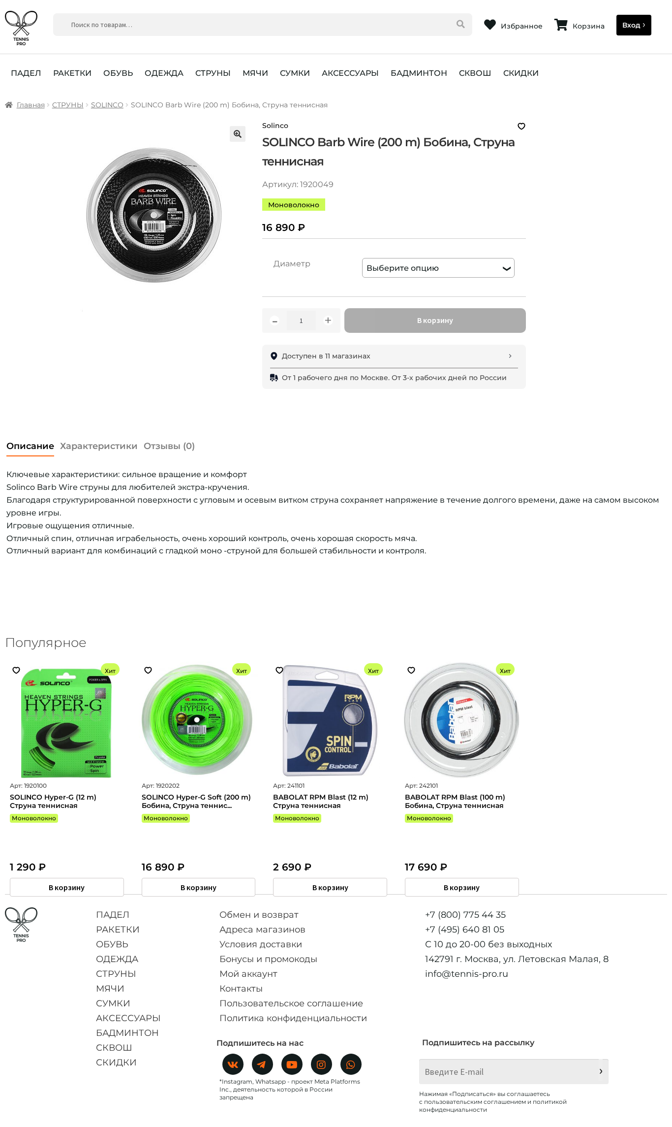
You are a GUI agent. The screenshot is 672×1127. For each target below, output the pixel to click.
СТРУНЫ (213, 73)
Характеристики (99, 446)
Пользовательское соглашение (291, 1003)
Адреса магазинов (262, 929)
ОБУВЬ (118, 73)
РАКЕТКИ (72, 73)
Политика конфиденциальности (293, 1018)
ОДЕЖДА (164, 73)
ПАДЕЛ (26, 73)
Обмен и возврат (259, 914)
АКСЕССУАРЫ (350, 73)
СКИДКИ (521, 73)
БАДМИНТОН (419, 73)
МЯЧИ (255, 73)
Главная (31, 104)
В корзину (435, 320)
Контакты (241, 988)
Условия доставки (260, 944)
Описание (30, 446)
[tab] (30, 443)
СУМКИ (295, 73)
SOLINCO (107, 104)
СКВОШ (475, 73)
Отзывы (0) (169, 446)
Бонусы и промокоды (268, 959)
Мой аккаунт (248, 973)
